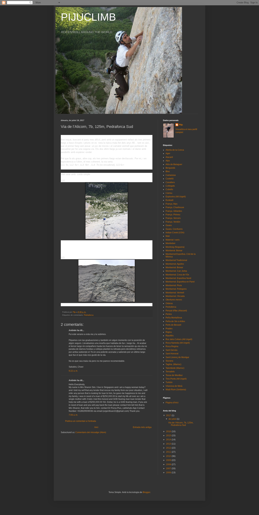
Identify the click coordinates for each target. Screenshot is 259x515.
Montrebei (170, 243)
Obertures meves (174, 299)
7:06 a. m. (73, 415)
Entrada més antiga (142, 427)
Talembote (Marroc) (175, 368)
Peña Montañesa (174, 317)
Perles (169, 314)
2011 (169, 452)
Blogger (146, 492)
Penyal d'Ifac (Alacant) (176, 310)
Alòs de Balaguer (174, 164)
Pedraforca (88, 315)
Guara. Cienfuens (174, 229)
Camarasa (171, 175)
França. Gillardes (174, 211)
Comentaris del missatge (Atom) (90, 432)
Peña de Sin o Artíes (175, 321)
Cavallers (170, 182)
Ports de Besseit (173, 325)
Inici (96, 427)
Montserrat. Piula (174, 285)
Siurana (169, 361)
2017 (169, 415)
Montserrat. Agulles (175, 264)
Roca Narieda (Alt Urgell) (178, 343)
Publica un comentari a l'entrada (80, 421)
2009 (169, 460)
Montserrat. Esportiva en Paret (180, 281)
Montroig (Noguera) (175, 247)
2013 (169, 444)
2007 (169, 468)
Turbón (169, 382)
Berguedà (170, 168)
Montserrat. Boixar (174, 267)
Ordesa (169, 303)
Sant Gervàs (171, 350)
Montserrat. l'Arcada (175, 296)
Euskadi (169, 200)
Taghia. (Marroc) (173, 364)
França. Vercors (173, 218)
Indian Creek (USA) (175, 232)
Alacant (169, 157)
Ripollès (170, 335)
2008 (169, 464)
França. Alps (171, 204)
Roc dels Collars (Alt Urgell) (179, 339)
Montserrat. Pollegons (176, 289)
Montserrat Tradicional (176, 260)
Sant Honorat (172, 353)
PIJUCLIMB (88, 17)
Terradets (170, 371)
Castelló (170, 178)
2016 (169, 431)
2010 (169, 456)
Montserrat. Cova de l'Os (177, 274)
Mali (168, 236)
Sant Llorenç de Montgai (177, 357)
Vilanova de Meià (174, 386)
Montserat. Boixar (174, 250)
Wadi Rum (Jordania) (176, 389)
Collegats (170, 186)
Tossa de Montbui (174, 375)
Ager (168, 153)
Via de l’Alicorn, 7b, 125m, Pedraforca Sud (180, 423)
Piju (181, 125)
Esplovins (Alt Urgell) (176, 196)
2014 (169, 439)
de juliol (173, 419)
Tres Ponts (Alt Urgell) (176, 379)
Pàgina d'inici (172, 402)
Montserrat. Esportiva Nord (178, 278)
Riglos (169, 332)
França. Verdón (173, 222)
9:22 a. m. (73, 371)
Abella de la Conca (175, 150)
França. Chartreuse (175, 207)
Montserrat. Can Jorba (176, 271)
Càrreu (169, 193)
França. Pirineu (173, 214)
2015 (169, 435)
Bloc (168, 171)
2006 (169, 472)
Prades (169, 328)
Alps (168, 160)
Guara (169, 225)
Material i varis (173, 240)
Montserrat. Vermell (175, 292)
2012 (169, 448)
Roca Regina (172, 346)
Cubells (169, 189)
